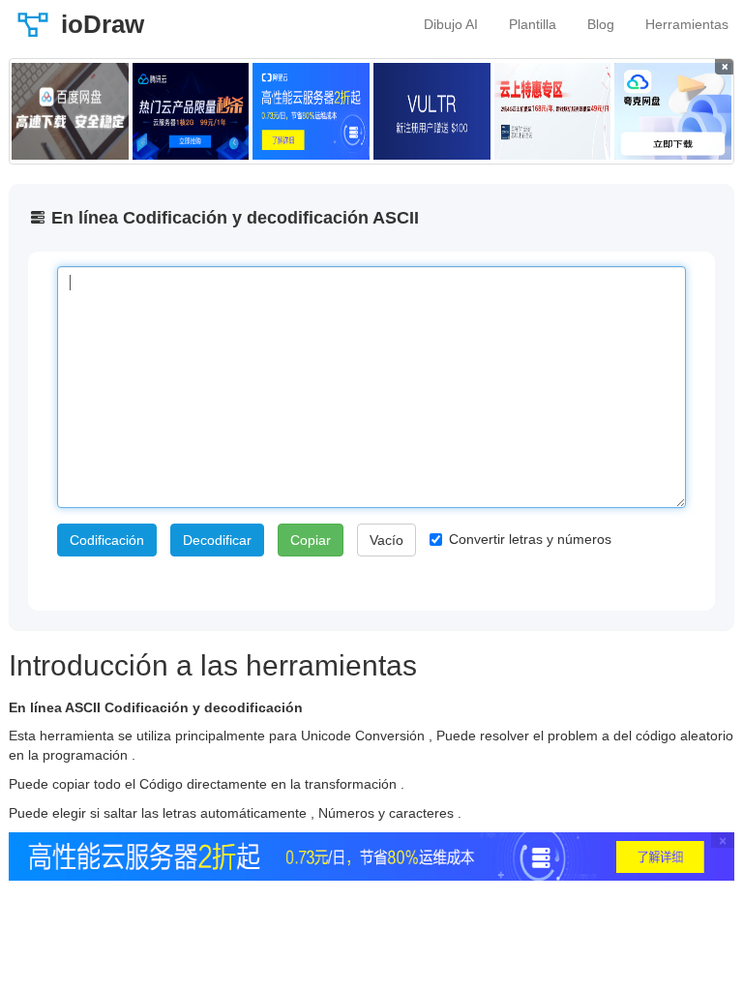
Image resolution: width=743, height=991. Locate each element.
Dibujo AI (451, 24)
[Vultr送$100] (432, 111)
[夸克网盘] (672, 111)
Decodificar (217, 540)
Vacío (386, 540)
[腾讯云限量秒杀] (191, 111)
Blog (600, 24)
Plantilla (532, 24)
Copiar (310, 540)
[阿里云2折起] (311, 111)
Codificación (107, 540)
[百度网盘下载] (70, 111)
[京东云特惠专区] (552, 111)
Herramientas (686, 24)
